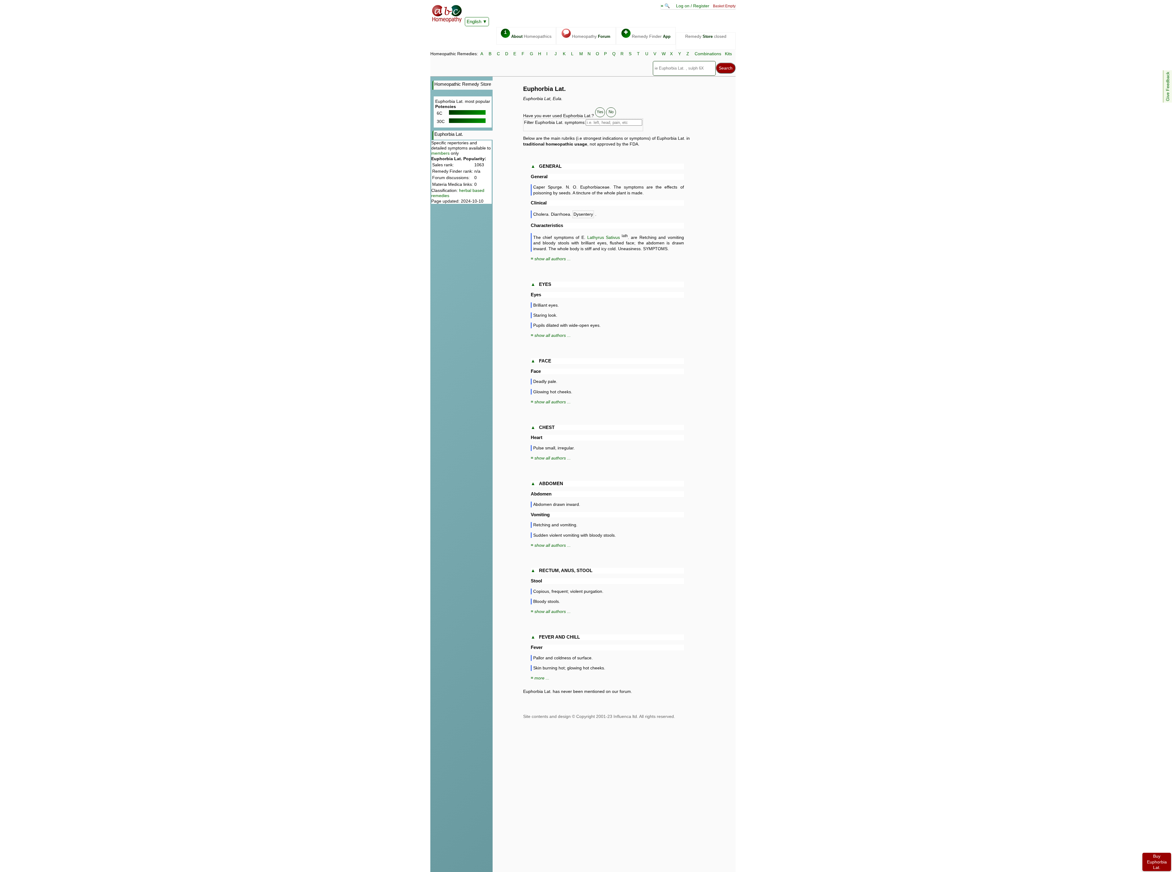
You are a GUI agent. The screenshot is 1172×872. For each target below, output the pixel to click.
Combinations (708, 53)
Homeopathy (586, 34)
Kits (728, 53)
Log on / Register (692, 5)
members (440, 153)
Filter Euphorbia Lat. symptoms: (555, 122)
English (474, 21)
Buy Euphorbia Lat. (1157, 862)
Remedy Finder (647, 34)
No (611, 112)
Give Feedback (1167, 86)
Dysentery (583, 214)
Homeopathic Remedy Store (462, 84)
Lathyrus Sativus (603, 237)
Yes (600, 112)
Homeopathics (528, 34)
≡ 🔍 (666, 5)
